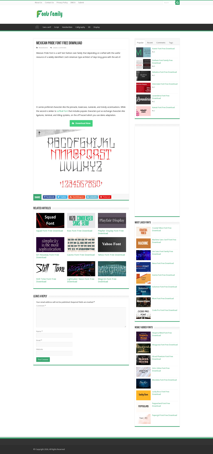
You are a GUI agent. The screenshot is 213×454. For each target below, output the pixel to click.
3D (89, 27)
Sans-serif (47, 27)
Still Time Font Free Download (46, 280)
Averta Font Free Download (163, 275)
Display (97, 27)
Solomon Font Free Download (164, 287)
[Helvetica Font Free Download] (143, 76)
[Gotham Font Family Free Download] (143, 64)
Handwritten (67, 27)
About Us (38, 3)
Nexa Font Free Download (163, 263)
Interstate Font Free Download (165, 84)
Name (39, 331)
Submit (81, 3)
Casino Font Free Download (81, 255)
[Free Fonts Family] (50, 13)
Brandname (43, 48)
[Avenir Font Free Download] (143, 52)
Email (39, 340)
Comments (160, 43)
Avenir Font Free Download (163, 49)
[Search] (177, 2)
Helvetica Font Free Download (164, 72)
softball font (62, 111)
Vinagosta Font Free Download (165, 345)
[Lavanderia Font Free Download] (143, 99)
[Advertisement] (125, 14)
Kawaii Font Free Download (163, 107)
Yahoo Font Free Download (111, 255)
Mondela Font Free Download (164, 380)
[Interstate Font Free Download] (143, 88)
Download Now (82, 123)
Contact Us (49, 3)
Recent (150, 43)
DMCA (73, 3)
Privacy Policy (62, 3)
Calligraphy (80, 27)
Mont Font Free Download (163, 298)
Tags (171, 43)
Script (56, 27)
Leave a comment (59, 48)
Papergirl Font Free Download (164, 415)
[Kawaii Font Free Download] (143, 111)
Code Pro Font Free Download (164, 310)
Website (39, 349)
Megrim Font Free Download (107, 280)
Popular (140, 43)
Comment (41, 306)
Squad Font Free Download (49, 230)
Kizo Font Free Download (79, 230)
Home (37, 27)
